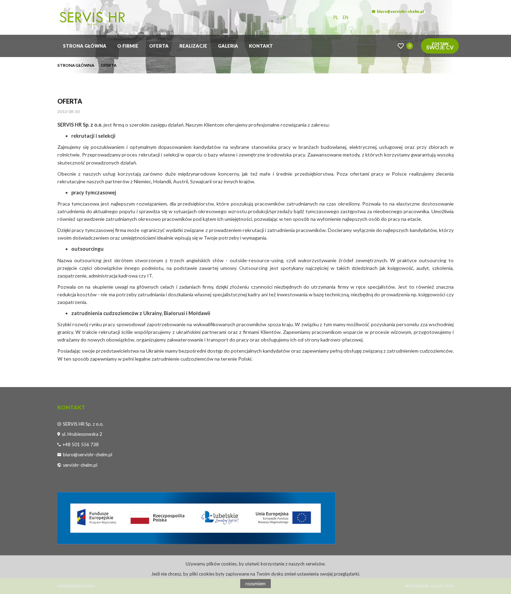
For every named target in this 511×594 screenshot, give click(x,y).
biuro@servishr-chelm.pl (400, 11)
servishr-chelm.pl (80, 465)
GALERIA (228, 46)
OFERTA (159, 46)
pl (335, 17)
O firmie (127, 46)
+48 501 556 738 (81, 444)
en (345, 17)
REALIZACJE (193, 46)
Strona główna (84, 46)
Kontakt (261, 46)
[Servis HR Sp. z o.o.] (109, 17)
